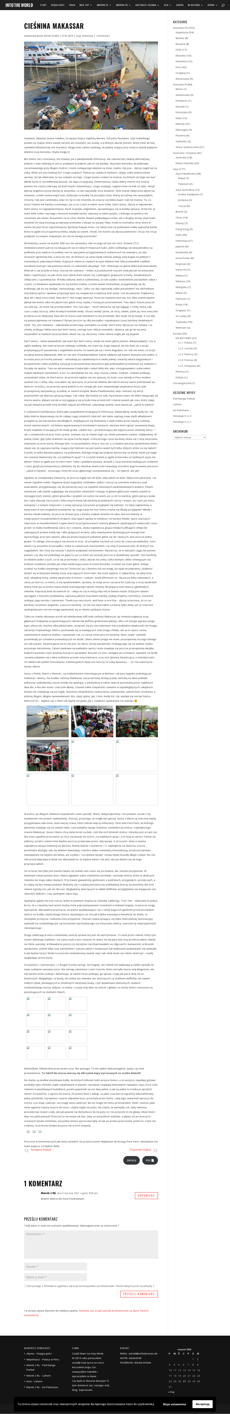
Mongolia (181, 287)
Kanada (180, 106)
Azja (166, 5)
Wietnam (181, 327)
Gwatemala (183, 95)
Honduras (181, 100)
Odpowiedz (146, 1196)
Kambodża (182, 252)
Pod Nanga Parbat (184, 398)
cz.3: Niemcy (185, 354)
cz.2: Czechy (185, 348)
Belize (179, 89)
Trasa (72, 5)
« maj (171, 1391)
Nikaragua (182, 129)
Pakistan (183, 183)
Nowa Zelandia (185, 163)
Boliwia (180, 38)
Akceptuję (202, 1404)
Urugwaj (181, 72)
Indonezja (87, 35)
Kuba (179, 118)
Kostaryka (182, 112)
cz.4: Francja (185, 360)
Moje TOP (84, 5)
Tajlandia (181, 322)
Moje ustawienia (174, 1404)
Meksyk (180, 123)
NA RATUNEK (194, 5)
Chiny (179, 217)
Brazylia (180, 44)
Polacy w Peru (50, 1359)
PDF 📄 (150, 1160)
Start (43, 5)
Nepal (181, 178)
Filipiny (180, 223)
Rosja (179, 304)
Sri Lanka (181, 316)
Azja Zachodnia (185, 189)
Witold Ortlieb (51, 35)
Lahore (177, 404)
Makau (180, 275)
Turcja (182, 206)
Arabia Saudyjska (188, 194)
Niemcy (180, 371)
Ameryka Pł (102, 5)
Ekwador (181, 55)
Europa (180, 5)
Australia (181, 157)
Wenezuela (182, 78)
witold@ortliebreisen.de (143, 1353)
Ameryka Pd (122, 5)
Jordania (183, 200)
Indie (179, 234)
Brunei (179, 211)
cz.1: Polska (185, 342)
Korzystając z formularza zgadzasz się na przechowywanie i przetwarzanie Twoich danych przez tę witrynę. (90, 1286)
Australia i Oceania (146, 5)
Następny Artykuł (41, 1149)
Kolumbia (181, 61)
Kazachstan (183, 258)
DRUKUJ (131, 1160)
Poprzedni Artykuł (140, 1149)
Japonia (180, 246)
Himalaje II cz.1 (182, 421)
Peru (178, 67)
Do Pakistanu (181, 410)
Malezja (180, 281)
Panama (181, 135)
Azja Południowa (185, 173)
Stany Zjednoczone (187, 147)
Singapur (181, 310)
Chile (179, 49)
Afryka (211, 5)
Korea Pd (181, 269)
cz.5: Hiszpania (187, 365)
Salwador (181, 141)
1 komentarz (103, 35)
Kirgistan (181, 264)
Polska (180, 377)
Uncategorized (182, 383)
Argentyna (182, 32)
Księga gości (57, 5)
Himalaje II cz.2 (182, 416)
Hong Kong (182, 229)
